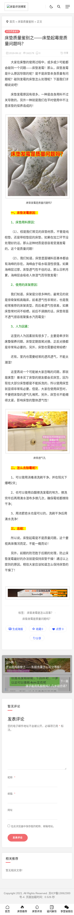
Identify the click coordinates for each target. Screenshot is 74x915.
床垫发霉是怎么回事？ (40, 612)
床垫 (23, 62)
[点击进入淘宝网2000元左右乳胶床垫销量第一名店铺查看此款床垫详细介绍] (37, 593)
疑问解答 (52, 911)
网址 (10, 810)
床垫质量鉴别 (26, 21)
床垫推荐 (22, 911)
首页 (12, 21)
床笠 (11, 377)
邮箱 (11, 793)
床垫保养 (11, 341)
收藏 (39, 629)
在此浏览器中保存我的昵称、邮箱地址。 (33, 826)
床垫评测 (37, 911)
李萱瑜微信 (67, 911)
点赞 (59, 629)
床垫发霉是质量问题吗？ (37, 618)
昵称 (11, 777)
